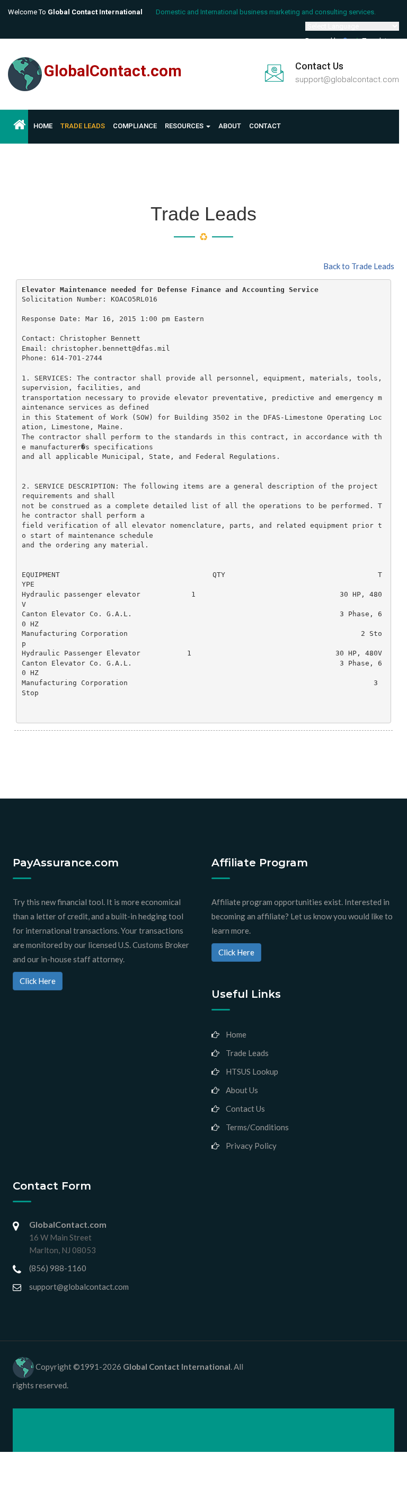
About (229, 126)
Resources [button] (185, 126)
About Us (242, 1090)
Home (42, 126)
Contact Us (245, 1108)
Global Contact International (177, 1366)
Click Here (38, 981)
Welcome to (75, 12)
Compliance (135, 126)
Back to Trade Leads (358, 266)
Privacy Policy (251, 1145)
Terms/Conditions (257, 1127)
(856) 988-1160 (57, 1268)
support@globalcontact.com (347, 79)
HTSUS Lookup (252, 1071)
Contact (265, 126)
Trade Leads (82, 126)
